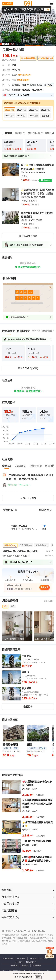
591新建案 (21, 959)
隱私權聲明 (37, 966)
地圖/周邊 (44, 510)
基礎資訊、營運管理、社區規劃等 (27, 90)
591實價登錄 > (8, 931)
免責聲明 (13, 966)
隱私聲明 (28, 977)
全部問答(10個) (28, 498)
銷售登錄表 (47, 331)
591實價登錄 (8, 959)
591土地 (33, 959)
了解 (47, 9)
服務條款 (25, 966)
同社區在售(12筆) (28, 236)
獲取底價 (46, 180)
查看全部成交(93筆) (28, 368)
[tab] (8, 331)
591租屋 (19, 962)
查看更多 (28, 706)
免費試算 (44, 587)
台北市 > (20, 931)
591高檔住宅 (31, 962)
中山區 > (28, 931)
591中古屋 (44, 959)
